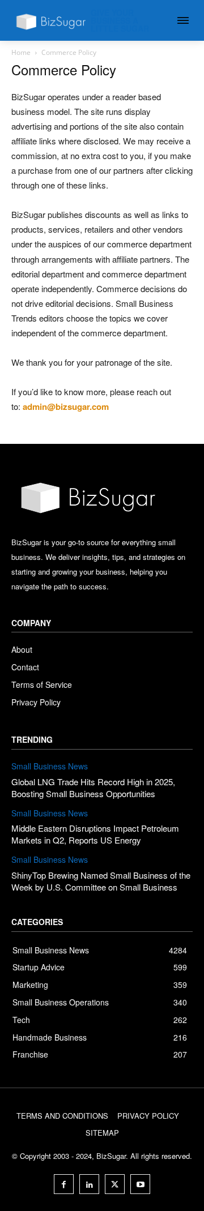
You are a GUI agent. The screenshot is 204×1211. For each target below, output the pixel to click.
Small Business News (49, 766)
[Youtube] (140, 1184)
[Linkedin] (89, 1184)
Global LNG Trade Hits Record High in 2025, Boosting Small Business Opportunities (93, 787)
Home (21, 52)
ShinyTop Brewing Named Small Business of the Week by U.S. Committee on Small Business (100, 881)
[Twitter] (115, 1184)
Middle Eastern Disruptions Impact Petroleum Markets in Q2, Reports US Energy (95, 834)
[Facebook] (64, 1184)
